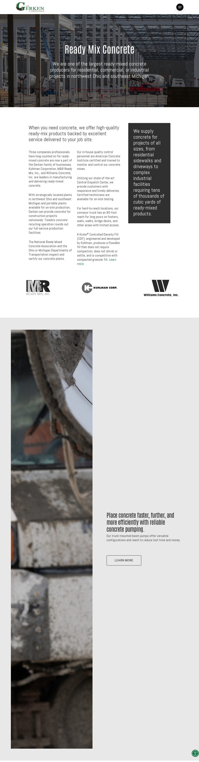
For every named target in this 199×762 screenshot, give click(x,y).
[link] (195, 753)
